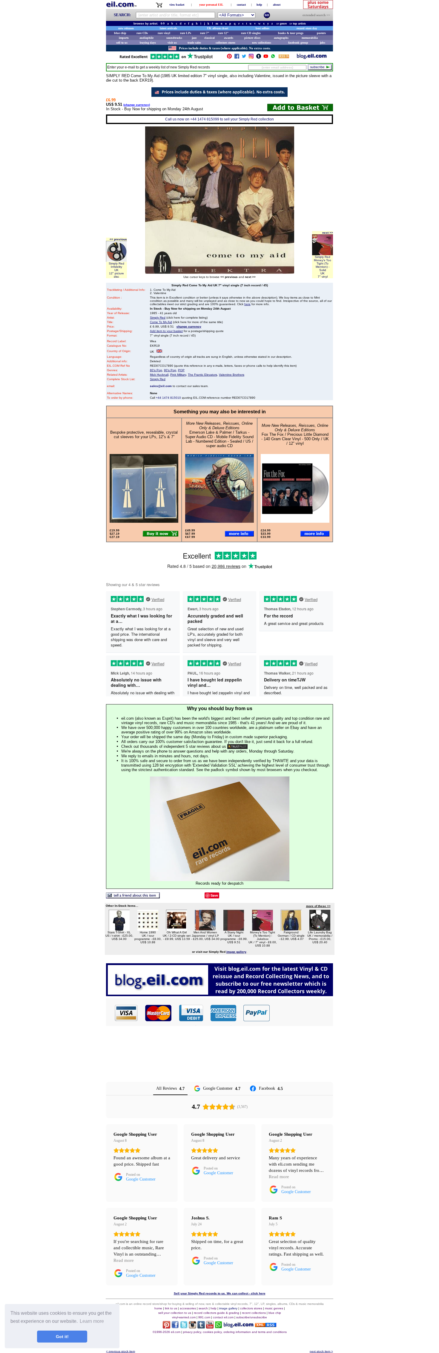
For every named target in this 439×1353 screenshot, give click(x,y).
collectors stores (225, 42)
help (259, 4)
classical (209, 37)
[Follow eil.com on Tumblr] (201, 1326)
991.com (204, 1317)
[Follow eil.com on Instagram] (192, 1326)
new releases (126, 28)
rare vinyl (164, 33)
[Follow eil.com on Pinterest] (166, 1326)
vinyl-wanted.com (184, 1317)
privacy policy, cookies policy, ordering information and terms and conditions (235, 1332)
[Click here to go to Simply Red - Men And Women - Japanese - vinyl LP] (205, 929)
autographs (281, 37)
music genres (274, 1308)
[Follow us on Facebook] (236, 57)
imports (124, 37)
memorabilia (310, 37)
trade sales (194, 42)
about (276, 4)
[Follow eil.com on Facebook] (175, 1326)
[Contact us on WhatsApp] (273, 57)
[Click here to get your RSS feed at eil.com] (284, 57)
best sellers (262, 28)
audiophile (146, 37)
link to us (171, 1308)
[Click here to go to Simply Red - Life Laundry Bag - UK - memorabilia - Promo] (319, 929)
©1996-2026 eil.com (166, 1332)
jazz (194, 37)
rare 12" (223, 33)
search (203, 1308)
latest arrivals (168, 28)
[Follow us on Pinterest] (229, 57)
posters (321, 33)
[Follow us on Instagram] (251, 57)
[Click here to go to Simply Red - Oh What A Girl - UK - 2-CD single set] (176, 929)
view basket (176, 4)
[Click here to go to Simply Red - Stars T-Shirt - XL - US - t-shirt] (119, 929)
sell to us (122, 42)
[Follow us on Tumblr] (258, 57)
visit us (172, 42)
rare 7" (204, 33)
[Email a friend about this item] (133, 896)
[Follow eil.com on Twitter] (184, 1326)
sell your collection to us (174, 1312)
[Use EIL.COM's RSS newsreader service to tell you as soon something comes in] (265, 1325)
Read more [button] (279, 1176)
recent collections (254, 1312)
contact (241, 4)
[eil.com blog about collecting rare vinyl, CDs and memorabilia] (219, 994)
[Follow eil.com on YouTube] (210, 1326)
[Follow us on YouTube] (265, 57)
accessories (188, 1308)
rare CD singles (251, 33)
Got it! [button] (62, 1336)
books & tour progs (290, 33)
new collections (261, 42)
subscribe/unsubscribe (251, 1317)
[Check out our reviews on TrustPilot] (237, 746)
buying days (148, 42)
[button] (302, 1013)
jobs (322, 42)
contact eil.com (223, 1317)
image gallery (228, 1308)
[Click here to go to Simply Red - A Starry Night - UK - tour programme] (233, 929)
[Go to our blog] (312, 57)
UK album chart (217, 28)
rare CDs (142, 33)
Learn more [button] (92, 1321)
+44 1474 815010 (168, 397)
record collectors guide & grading (216, 1312)
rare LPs (185, 33)
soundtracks (174, 37)
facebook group (298, 42)
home (158, 1308)
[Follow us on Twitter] (244, 57)
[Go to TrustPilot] (166, 58)
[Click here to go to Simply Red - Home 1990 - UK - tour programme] (147, 929)
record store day (307, 28)
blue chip (120, 33)
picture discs (252, 37)
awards (228, 37)
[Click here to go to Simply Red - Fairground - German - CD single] (291, 929)
